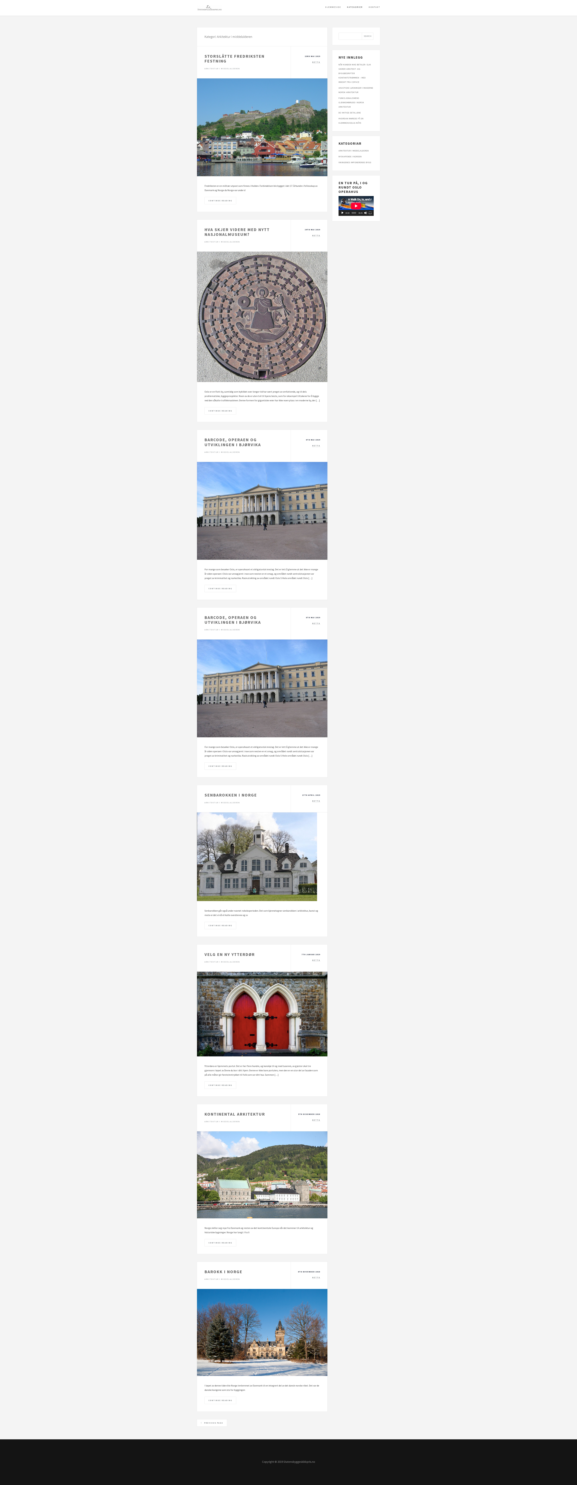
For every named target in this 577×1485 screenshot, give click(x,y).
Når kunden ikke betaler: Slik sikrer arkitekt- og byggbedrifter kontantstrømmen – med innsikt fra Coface (355, 73)
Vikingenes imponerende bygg (355, 162)
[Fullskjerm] (370, 212)
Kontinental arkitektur (235, 1114)
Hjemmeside (333, 7)
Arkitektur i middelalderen (222, 68)
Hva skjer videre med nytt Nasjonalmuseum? (237, 232)
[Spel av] (342, 212)
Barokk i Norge (223, 1271)
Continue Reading (220, 201)
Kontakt (374, 7)
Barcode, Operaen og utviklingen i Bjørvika (233, 442)
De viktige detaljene (350, 112)
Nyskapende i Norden (350, 156)
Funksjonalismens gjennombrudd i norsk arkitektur (351, 102)
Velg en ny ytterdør (230, 954)
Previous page (213, 1423)
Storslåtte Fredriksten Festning (235, 58)
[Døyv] (365, 212)
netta (316, 62)
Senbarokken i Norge (231, 795)
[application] (356, 206)
